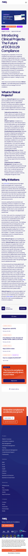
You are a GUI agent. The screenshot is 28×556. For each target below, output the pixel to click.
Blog (3, 487)
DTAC (23, 279)
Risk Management (6, 443)
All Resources (5, 485)
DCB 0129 (6, 183)
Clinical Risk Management (8, 445)
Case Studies (5, 490)
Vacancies (5, 506)
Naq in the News (6, 494)
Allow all (14, 550)
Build (3, 462)
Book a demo (9, 296)
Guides (4, 492)
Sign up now (14, 380)
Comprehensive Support (8, 452)
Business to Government (8, 477)
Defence (4, 471)
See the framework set (10, 422)
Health (3, 469)
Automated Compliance (8, 441)
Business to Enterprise (8, 475)
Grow (3, 464)
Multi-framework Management (9, 450)
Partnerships (5, 508)
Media (3, 511)
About (3, 504)
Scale (3, 466)
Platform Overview (6, 439)
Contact (4, 502)
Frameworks (5, 454)
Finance (4, 473)
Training (4, 448)
